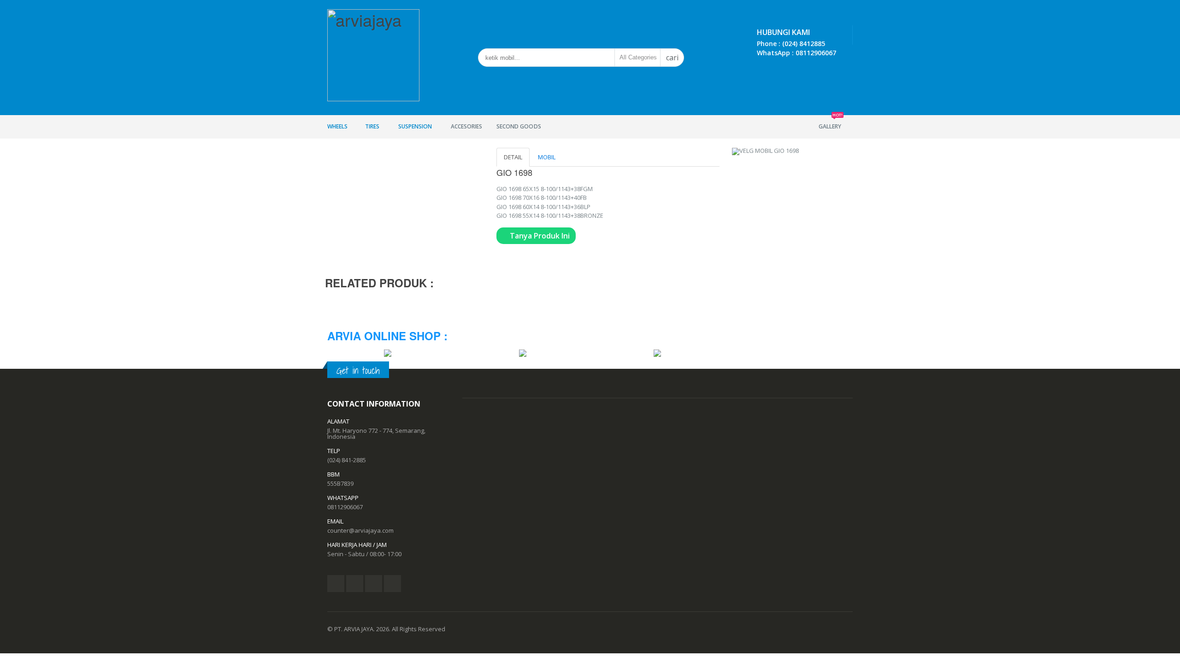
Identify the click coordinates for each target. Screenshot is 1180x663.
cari (672, 57)
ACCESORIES (466, 126)
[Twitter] (354, 583)
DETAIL (513, 157)
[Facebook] (335, 583)
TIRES (372, 126)
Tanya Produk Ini (539, 236)
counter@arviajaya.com (360, 530)
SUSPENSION (415, 126)
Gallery (831, 122)
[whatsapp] (392, 583)
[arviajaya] (373, 52)
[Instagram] (373, 583)
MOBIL (546, 157)
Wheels (337, 126)
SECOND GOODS (518, 126)
